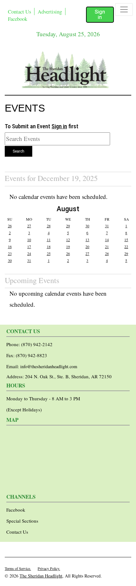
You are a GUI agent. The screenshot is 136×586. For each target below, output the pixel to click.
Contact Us (19, 11)
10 (29, 239)
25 (49, 253)
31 (107, 225)
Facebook (17, 18)
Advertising (50, 11)
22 (126, 246)
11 (49, 239)
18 (49, 246)
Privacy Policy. (49, 568)
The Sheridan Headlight (41, 576)
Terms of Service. (18, 568)
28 (49, 225)
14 (107, 239)
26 (10, 225)
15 (126, 239)
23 (10, 253)
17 (29, 246)
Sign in (100, 14)
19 (68, 246)
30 (87, 225)
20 (87, 246)
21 (107, 246)
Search (18, 151)
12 (68, 239)
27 (29, 225)
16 (10, 246)
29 (68, 225)
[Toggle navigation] (124, 9)
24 (29, 253)
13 (87, 239)
